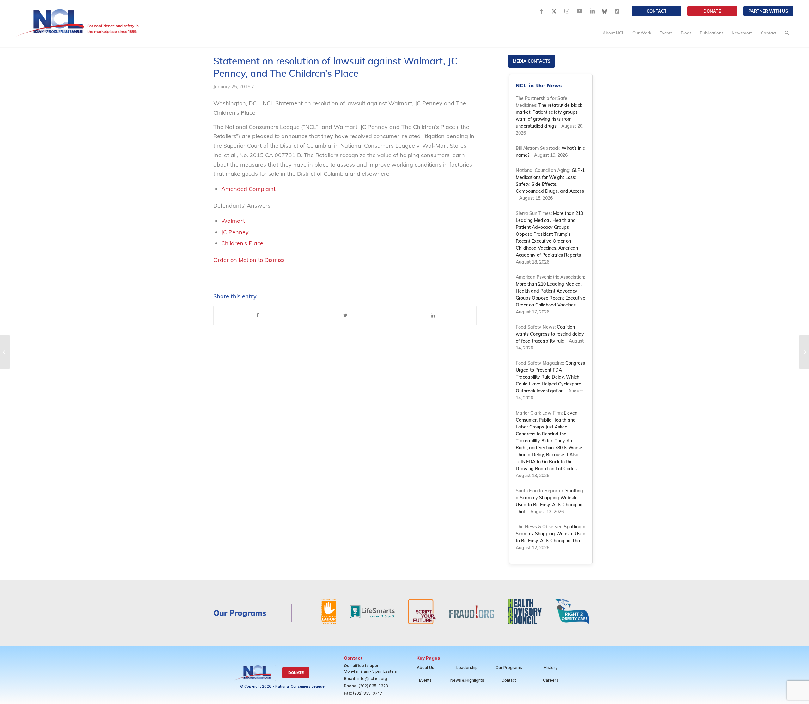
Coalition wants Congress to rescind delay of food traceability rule (550, 334)
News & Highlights (467, 680)
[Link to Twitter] (554, 11)
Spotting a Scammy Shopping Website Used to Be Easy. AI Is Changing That (551, 533)
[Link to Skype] (605, 11)
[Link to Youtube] (579, 11)
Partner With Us (768, 11)
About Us (425, 667)
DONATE (712, 11)
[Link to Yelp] (617, 11)
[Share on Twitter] (345, 315)
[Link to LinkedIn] (592, 11)
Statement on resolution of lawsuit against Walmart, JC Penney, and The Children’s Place (335, 67)
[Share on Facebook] (257, 315)
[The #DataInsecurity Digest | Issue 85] (5, 352)
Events (425, 680)
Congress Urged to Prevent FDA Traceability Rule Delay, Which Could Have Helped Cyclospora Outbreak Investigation (550, 377)
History (550, 667)
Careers (550, 680)
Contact (656, 11)
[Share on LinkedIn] (432, 315)
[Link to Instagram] (567, 11)
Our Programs (509, 667)
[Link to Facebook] (541, 11)
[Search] (787, 33)
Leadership (467, 667)
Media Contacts (531, 61)
